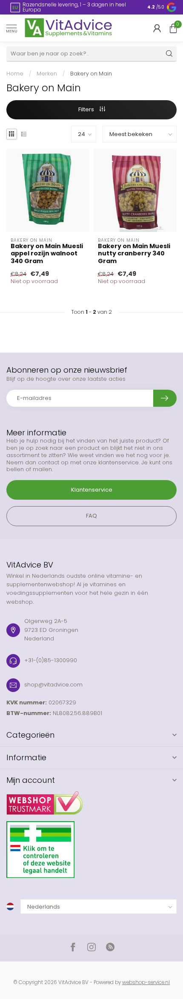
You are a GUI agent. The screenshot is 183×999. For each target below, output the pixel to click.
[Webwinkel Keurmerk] (91, 800)
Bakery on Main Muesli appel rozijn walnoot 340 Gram (47, 253)
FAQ (91, 516)
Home (14, 73)
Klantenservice (91, 490)
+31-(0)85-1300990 (50, 660)
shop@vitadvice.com (53, 684)
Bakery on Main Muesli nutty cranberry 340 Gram (134, 253)
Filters (86, 109)
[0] (173, 28)
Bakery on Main (91, 73)
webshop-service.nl (146, 982)
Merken (47, 73)
